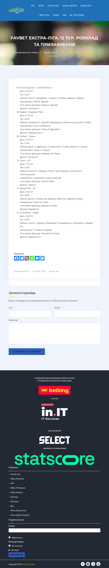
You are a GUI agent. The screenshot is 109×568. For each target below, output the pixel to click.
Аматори (14, 497)
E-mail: (12, 526)
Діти (12, 506)
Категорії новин (16, 542)
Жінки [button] (56, 15)
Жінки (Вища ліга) (18, 510)
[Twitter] (42, 258)
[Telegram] (21, 258)
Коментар (14, 320)
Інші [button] (64, 15)
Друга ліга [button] (44, 15)
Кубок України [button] (70, 6)
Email (57, 308)
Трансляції (78, 15)
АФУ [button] (33, 6)
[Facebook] (16, 258)
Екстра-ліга (54, 271)
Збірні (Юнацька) (18, 488)
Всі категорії (16, 546)
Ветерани (15, 501)
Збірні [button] (41, 6)
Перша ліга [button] (85, 6)
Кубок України (17, 492)
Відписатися (17, 537)
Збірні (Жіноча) (17, 479)
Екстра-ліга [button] (53, 6)
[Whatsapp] (32, 258)
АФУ (12, 483)
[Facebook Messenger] (37, 258)
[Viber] (27, 258)
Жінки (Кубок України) (20, 515)
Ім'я (11, 308)
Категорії (15, 550)
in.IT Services (29, 564)
